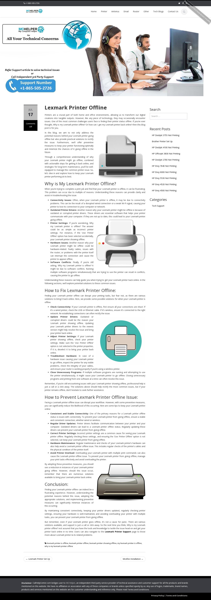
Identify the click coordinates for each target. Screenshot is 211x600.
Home (94, 11)
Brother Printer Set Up (162, 141)
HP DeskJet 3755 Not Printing (165, 135)
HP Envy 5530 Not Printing (164, 178)
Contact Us (173, 11)
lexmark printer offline (79, 543)
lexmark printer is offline (57, 543)
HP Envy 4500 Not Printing (164, 190)
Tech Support (158, 205)
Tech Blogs (158, 11)
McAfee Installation (133, 559)
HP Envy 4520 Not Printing (164, 184)
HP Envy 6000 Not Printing (164, 172)
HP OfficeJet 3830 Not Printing (166, 153)
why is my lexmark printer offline (59, 546)
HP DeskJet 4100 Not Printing (165, 147)
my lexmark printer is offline (129, 543)
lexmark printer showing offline (103, 543)
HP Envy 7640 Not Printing (164, 166)
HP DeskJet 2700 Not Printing (165, 159)
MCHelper (70, 582)
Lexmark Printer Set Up (38, 559)
